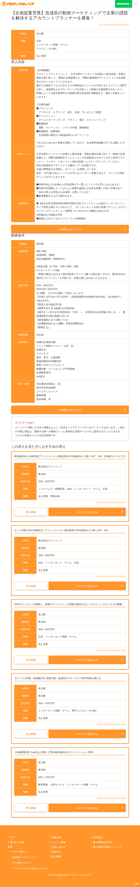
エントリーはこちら (87, 511)
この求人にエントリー (70, 229)
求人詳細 (31, 511)
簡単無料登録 (123, 4)
